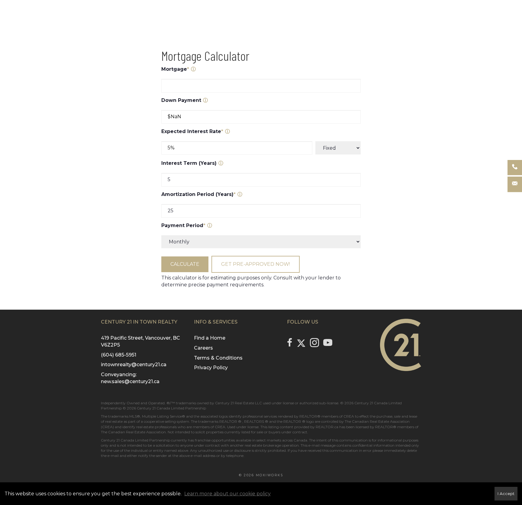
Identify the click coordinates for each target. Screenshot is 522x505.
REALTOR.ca (327, 427)
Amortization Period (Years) (198, 194)
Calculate (184, 264)
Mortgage (175, 69)
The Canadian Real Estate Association (133, 432)
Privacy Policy (211, 367)
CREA (348, 416)
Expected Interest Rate (192, 131)
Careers (203, 348)
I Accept (506, 493)
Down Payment (181, 100)
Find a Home (209, 338)
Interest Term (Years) (189, 163)
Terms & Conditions (218, 358)
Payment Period (183, 225)
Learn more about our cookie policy (227, 494)
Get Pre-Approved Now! (255, 264)
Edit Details (261, 197)
